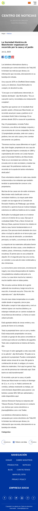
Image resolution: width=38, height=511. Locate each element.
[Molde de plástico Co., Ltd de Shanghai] (3, 3)
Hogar (3, 33)
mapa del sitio (19, 474)
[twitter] (16, 498)
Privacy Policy (19, 479)
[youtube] (22, 498)
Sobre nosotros (24, 460)
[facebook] (4, 498)
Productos (12, 465)
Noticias (27, 465)
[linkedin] (10, 498)
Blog (10, 470)
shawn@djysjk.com (22, 508)
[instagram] (28, 498)
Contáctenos (23, 470)
